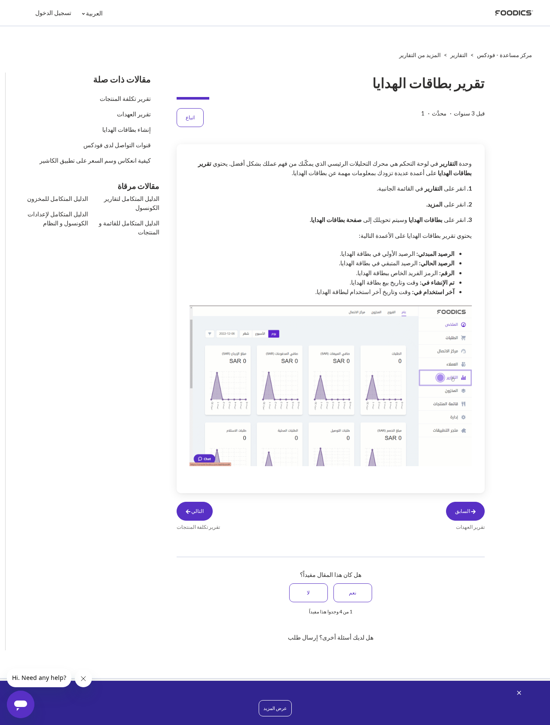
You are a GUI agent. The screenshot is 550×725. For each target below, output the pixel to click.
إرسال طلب (303, 637)
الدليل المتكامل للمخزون (57, 198)
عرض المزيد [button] (275, 708)
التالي (197, 511)
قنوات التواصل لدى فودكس (117, 145)
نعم (352, 592)
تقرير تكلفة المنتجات (125, 98)
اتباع (190, 117)
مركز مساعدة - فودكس (504, 55)
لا (308, 592)
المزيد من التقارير (420, 55)
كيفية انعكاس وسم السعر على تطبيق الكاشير (95, 160)
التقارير (459, 55)
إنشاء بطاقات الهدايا (126, 129)
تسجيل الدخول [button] (53, 12)
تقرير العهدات (134, 114)
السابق (463, 511)
